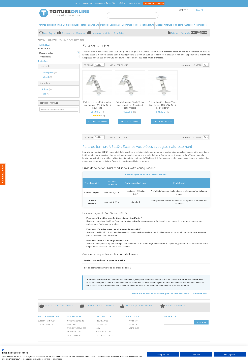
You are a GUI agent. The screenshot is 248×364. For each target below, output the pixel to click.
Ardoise (47, 89)
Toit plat (47, 76)
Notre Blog (134, 328)
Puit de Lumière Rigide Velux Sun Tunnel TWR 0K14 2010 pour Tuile (97, 105)
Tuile (45, 93)
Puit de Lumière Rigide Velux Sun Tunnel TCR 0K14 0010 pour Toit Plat (163, 105)
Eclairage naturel (57, 40)
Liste (136, 65)
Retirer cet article (78, 52)
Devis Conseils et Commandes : (90, 3)
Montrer (197, 65)
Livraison (71, 324)
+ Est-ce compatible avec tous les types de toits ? (106, 268)
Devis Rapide (49, 33)
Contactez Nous (45, 324)
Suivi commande (74, 335)
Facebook (133, 324)
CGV (98, 328)
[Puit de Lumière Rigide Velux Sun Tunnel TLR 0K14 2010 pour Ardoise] (130, 85)
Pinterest (133, 321)
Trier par (88, 65)
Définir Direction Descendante (107, 65)
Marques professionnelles (139, 305)
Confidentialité (103, 332)
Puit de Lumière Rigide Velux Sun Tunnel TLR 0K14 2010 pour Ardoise (130, 105)
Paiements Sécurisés (180, 33)
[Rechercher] (154, 15)
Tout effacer (43, 61)
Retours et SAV (74, 332)
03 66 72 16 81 (116, 3)
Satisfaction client (175, 305)
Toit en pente (49, 72)
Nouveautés (102, 321)
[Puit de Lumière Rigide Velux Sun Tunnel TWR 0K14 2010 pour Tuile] (97, 85)
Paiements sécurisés (76, 328)
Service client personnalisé (59, 305)
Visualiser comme (119, 65)
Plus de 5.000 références (73, 33)
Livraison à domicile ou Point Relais (108, 33)
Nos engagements (75, 321)
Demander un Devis (154, 3)
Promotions (101, 324)
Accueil (41, 40)
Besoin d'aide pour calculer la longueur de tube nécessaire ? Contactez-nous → (171, 293)
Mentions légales (104, 335)
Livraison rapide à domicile (100, 305)
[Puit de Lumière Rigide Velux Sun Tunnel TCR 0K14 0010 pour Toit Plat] (163, 85)
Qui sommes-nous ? (46, 321)
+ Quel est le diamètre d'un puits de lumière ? (104, 260)
